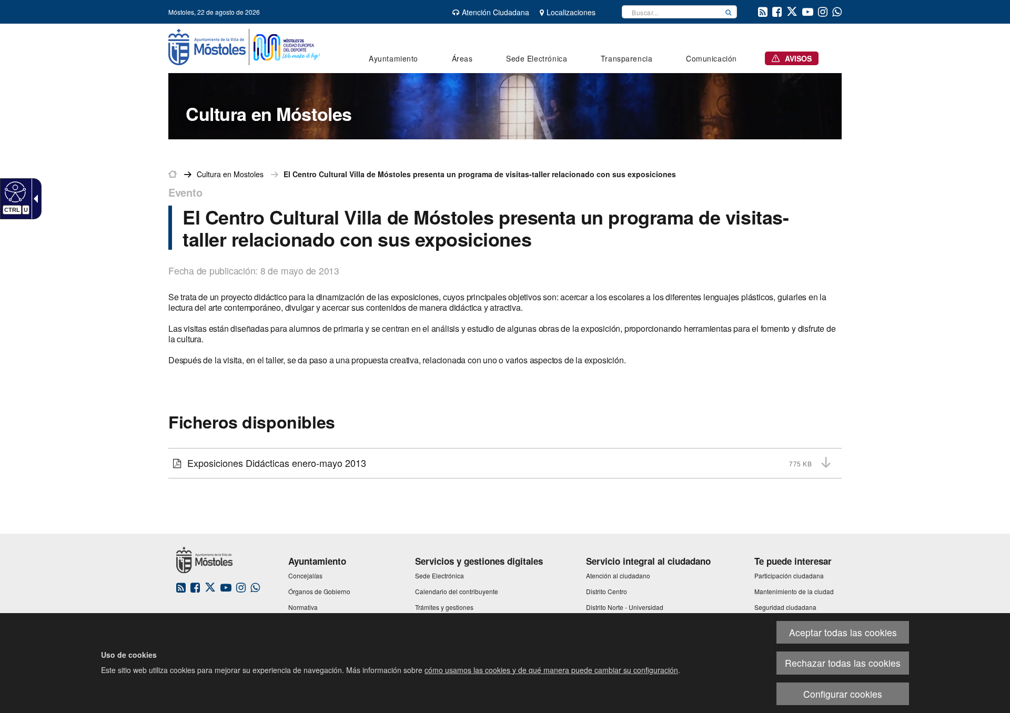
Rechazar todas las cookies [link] (843, 662)
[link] (14, 191)
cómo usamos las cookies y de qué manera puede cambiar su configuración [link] (551, 670)
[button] (728, 11)
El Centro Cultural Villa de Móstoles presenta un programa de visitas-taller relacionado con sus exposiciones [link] (480, 174)
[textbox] (671, 11)
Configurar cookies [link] (842, 693)
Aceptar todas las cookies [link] (843, 632)
